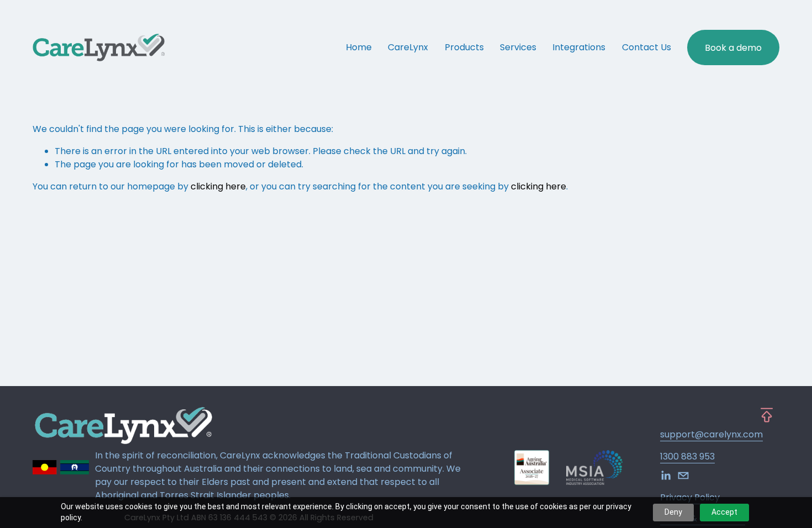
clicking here (218, 186)
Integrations (578, 47)
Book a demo (733, 47)
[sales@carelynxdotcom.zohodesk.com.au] (683, 475)
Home (359, 47)
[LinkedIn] (665, 475)
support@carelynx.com (711, 434)
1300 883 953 (687, 456)
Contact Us (646, 47)
